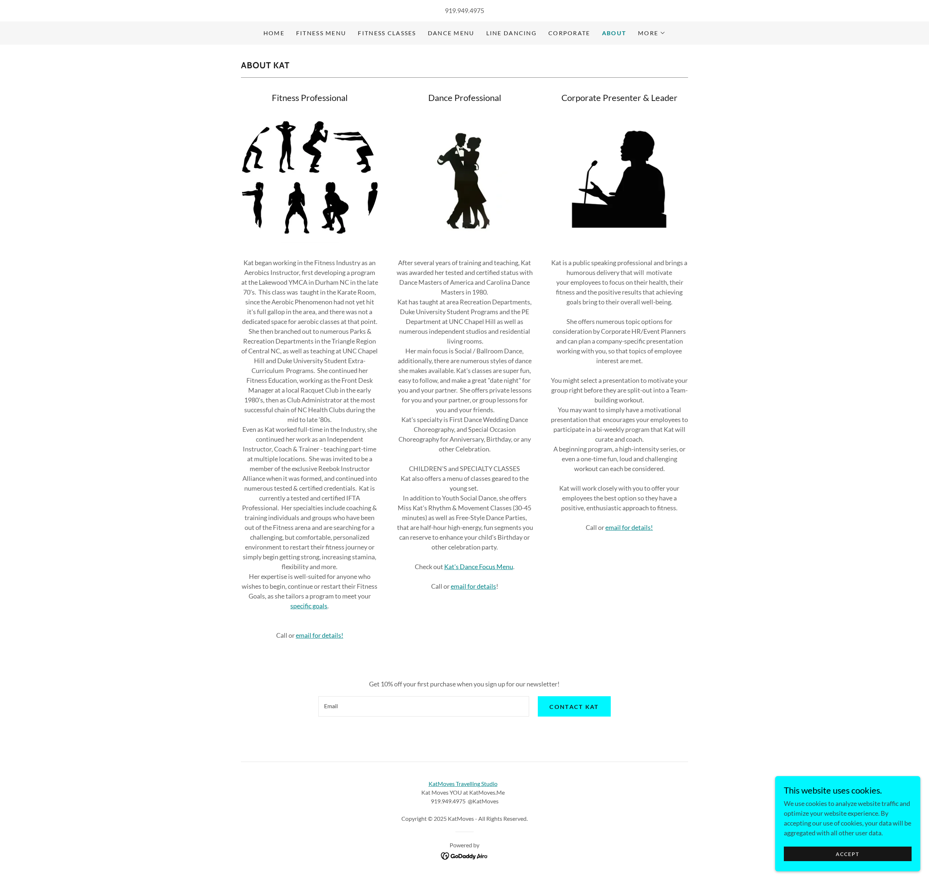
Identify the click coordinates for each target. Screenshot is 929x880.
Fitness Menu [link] (321, 32)
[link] (464, 855)
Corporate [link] (569, 32)
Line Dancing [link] (511, 32)
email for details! (319, 635)
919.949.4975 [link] (464, 11)
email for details (473, 586)
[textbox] (423, 706)
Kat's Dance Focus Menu (478, 567)
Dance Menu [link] (451, 32)
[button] (652, 33)
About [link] (614, 32)
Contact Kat (574, 706)
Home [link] (274, 32)
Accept (847, 854)
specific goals (308, 606)
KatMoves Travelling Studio (463, 783)
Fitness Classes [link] (387, 32)
